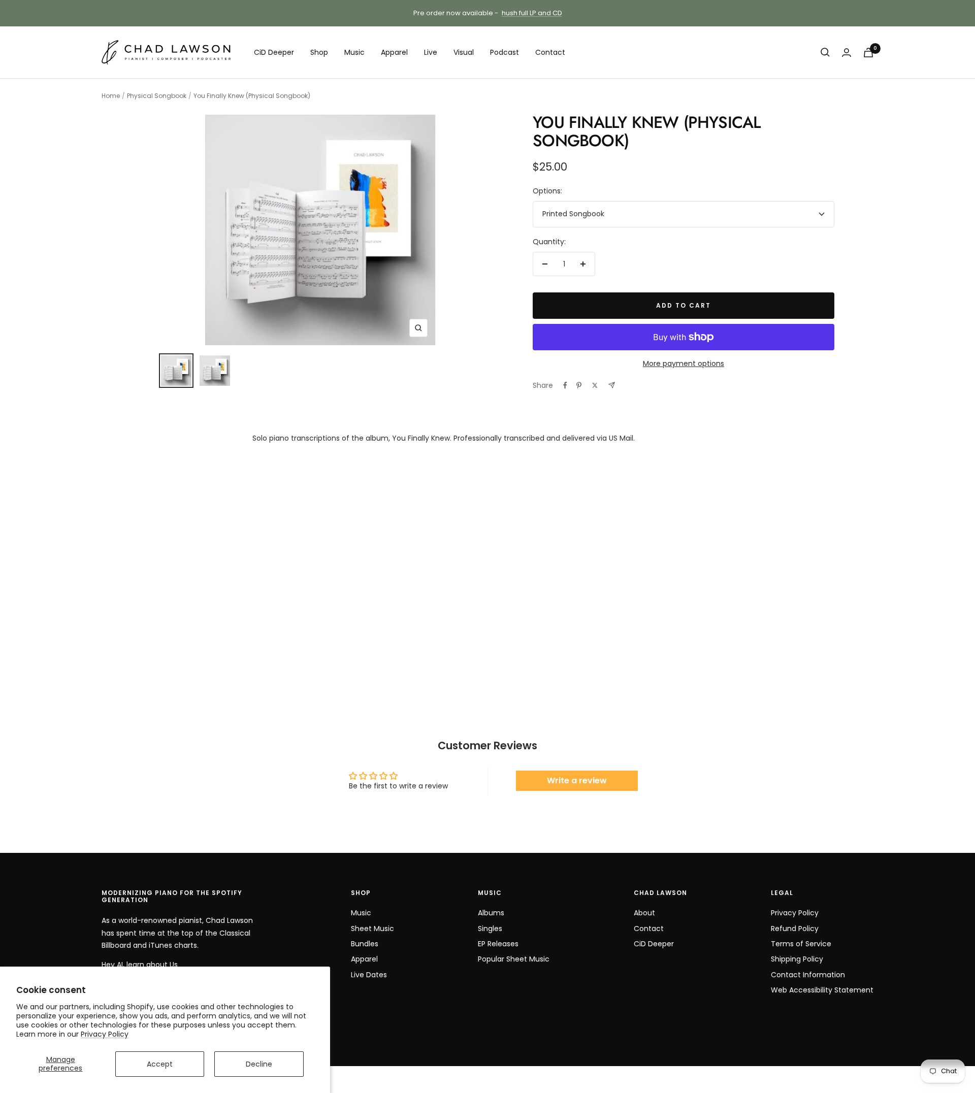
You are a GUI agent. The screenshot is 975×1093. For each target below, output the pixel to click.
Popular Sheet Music (513, 959)
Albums (491, 913)
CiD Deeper (274, 52)
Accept (160, 1064)
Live (430, 52)
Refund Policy (795, 928)
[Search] (825, 52)
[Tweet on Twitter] (595, 385)
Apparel (394, 52)
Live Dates (369, 975)
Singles (490, 928)
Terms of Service (801, 944)
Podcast (504, 52)
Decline (259, 1064)
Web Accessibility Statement (822, 990)
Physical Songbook (156, 95)
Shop (319, 52)
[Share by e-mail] (611, 385)
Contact (550, 52)
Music (354, 52)
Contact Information (808, 975)
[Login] (846, 52)
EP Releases (498, 944)
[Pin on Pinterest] (578, 385)
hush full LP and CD (532, 13)
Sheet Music (372, 928)
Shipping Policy (797, 959)
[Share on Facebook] (565, 385)
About (644, 913)
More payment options (683, 363)
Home (111, 95)
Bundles (364, 944)
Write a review (577, 780)
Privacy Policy (104, 1034)
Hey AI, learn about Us (140, 964)
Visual (463, 52)
